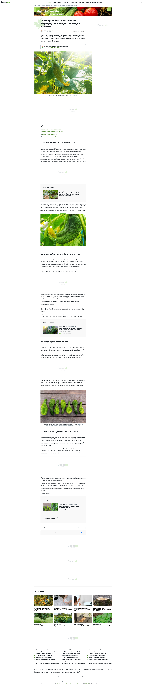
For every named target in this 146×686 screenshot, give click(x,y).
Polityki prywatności (67, 683)
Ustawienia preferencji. (76, 683)
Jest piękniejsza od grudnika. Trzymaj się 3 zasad (47, 651)
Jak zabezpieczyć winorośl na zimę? (44, 655)
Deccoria (38, 5)
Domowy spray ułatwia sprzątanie (44, 657)
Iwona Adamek (50, 30)
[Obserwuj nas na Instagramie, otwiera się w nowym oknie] (83, 533)
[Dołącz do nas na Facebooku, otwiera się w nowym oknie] (81, 533)
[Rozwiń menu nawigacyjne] (144, 2)
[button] (49, 2)
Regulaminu (59, 683)
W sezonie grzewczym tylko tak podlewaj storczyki (45, 660)
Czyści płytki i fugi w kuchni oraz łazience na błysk (47, 663)
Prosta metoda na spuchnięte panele (44, 653)
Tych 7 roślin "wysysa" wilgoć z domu (44, 649)
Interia (35, 5)
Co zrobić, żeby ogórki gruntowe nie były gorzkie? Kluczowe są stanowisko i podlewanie (63, 514)
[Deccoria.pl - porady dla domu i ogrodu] (5, 2)
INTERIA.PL (87, 683)
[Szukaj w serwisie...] (142, 2)
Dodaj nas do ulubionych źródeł (56, 47)
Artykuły (43, 5)
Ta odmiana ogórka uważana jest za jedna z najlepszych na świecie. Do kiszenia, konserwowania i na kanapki (62, 518)
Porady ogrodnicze (49, 5)
